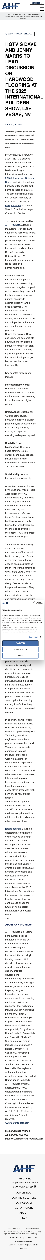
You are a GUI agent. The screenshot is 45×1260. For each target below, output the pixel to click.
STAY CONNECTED (23, 1187)
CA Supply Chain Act (23, 1241)
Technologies (23, 1203)
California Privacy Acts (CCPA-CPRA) (23, 1245)
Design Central (13, 206)
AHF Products (12, 225)
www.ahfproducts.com (17, 1123)
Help (24, 1218)
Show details (33, 637)
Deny (20, 655)
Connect (36, 3)
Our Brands (23, 1193)
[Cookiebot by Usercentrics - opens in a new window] (33, 602)
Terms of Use (32, 1238)
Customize (19, 649)
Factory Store (23, 1208)
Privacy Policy (15, 1238)
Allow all (20, 643)
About (24, 1213)
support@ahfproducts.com (25, 1183)
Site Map (23, 1249)
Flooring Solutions (24, 1198)
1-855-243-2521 (24, 1179)
